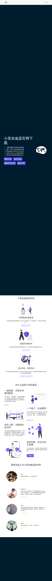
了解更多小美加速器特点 (26, 376)
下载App (30, 455)
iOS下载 (8, 159)
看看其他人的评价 (26, 325)
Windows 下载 (10, 163)
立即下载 (6, 405)
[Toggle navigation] (46, 2)
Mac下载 (21, 163)
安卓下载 (18, 159)
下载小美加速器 (26, 350)
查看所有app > (30, 420)
